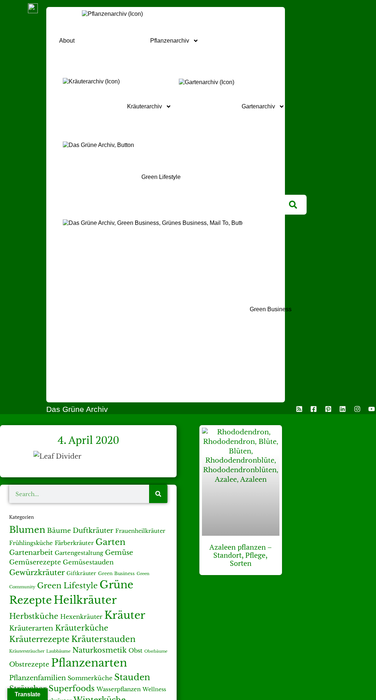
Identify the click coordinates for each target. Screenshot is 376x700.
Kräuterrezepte (39, 639)
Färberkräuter (74, 542)
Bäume (59, 531)
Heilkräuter (85, 600)
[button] (293, 204)
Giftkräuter (81, 573)
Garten (110, 542)
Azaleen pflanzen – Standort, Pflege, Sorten (240, 555)
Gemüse (119, 552)
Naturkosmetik (99, 650)
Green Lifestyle (67, 585)
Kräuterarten (31, 628)
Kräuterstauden (103, 639)
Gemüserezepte (35, 562)
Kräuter (124, 615)
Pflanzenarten (89, 663)
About (67, 40)
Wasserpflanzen (119, 689)
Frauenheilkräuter (140, 531)
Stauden (132, 677)
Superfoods (71, 688)
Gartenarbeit (31, 552)
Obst (135, 650)
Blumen (27, 529)
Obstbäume (155, 651)
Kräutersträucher (26, 651)
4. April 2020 (88, 439)
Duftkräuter (93, 530)
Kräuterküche (81, 628)
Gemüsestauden (88, 562)
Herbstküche (33, 616)
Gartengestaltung (79, 552)
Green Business (116, 573)
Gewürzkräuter (37, 572)
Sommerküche (90, 678)
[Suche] (158, 494)
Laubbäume (58, 651)
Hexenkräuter (81, 616)
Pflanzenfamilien (37, 678)
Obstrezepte (29, 664)
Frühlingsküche (31, 543)
